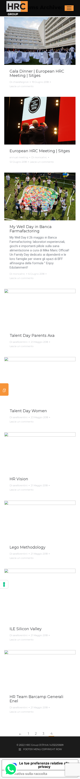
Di (19, 82)
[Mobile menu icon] (69, 8)
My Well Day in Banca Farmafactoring (31, 228)
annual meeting (19, 157)
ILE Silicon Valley (26, 629)
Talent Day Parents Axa (32, 335)
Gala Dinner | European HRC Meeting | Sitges (37, 73)
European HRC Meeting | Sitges (40, 151)
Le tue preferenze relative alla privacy (44, 765)
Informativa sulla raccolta (26, 774)
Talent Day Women (28, 411)
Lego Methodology (27, 547)
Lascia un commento (21, 86)
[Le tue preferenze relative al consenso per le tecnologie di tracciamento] (4, 584)
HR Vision (19, 479)
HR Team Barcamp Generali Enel (36, 698)
